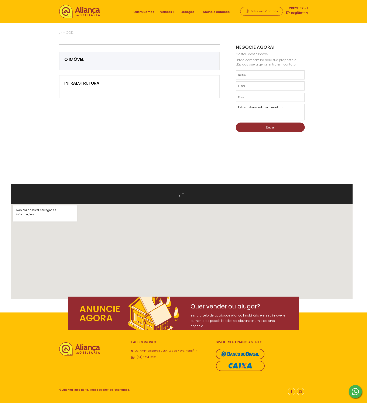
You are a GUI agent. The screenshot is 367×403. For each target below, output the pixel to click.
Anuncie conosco (216, 12)
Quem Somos (143, 12)
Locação (187, 12)
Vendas (166, 12)
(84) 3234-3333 (146, 357)
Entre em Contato (264, 11)
